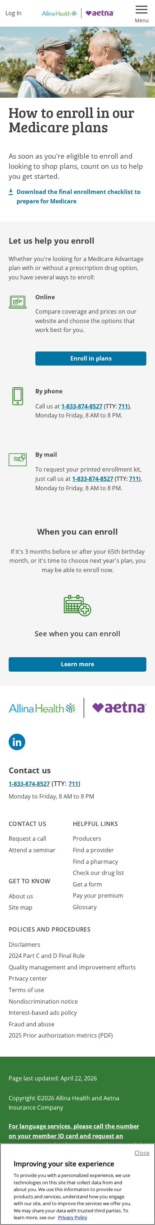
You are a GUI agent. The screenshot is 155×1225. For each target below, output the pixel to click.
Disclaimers (24, 944)
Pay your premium (98, 895)
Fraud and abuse (31, 1024)
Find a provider (93, 850)
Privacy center (28, 978)
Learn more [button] (77, 664)
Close (142, 1153)
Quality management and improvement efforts (72, 967)
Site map (20, 907)
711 (123, 406)
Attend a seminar (32, 850)
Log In (13, 13)
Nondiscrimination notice (43, 1001)
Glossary (85, 907)
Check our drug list (98, 873)
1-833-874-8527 (81, 406)
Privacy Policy (72, 1217)
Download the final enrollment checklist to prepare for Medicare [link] (79, 196)
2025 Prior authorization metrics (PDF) (61, 1035)
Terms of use (26, 990)
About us (21, 896)
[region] (77, 1184)
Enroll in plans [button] (91, 358)
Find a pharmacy (95, 862)
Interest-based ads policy (43, 1013)
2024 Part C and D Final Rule (47, 956)
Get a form (87, 884)
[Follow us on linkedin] (17, 742)
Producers (87, 839)
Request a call (27, 839)
